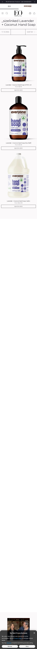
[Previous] (2, 2)
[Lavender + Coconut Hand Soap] (18, 59)
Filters (6, 32)
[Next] (34, 2)
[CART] (34, 13)
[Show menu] (3, 13)
